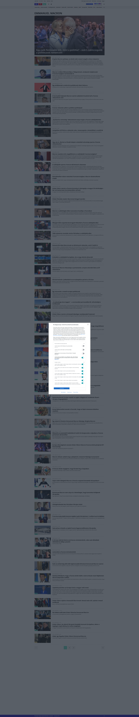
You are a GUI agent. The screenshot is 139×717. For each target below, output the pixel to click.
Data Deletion (63, 392)
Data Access (69, 392)
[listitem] (69, 343)
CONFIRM (62, 388)
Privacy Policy (75, 392)
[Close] (88, 325)
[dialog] (69, 358)
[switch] (83, 346)
